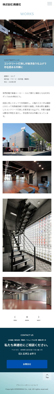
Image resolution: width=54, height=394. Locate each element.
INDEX (27, 319)
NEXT (38, 319)
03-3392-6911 (27, 354)
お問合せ (27, 364)
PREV (15, 319)
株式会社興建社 (12, 4)
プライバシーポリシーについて (27, 385)
